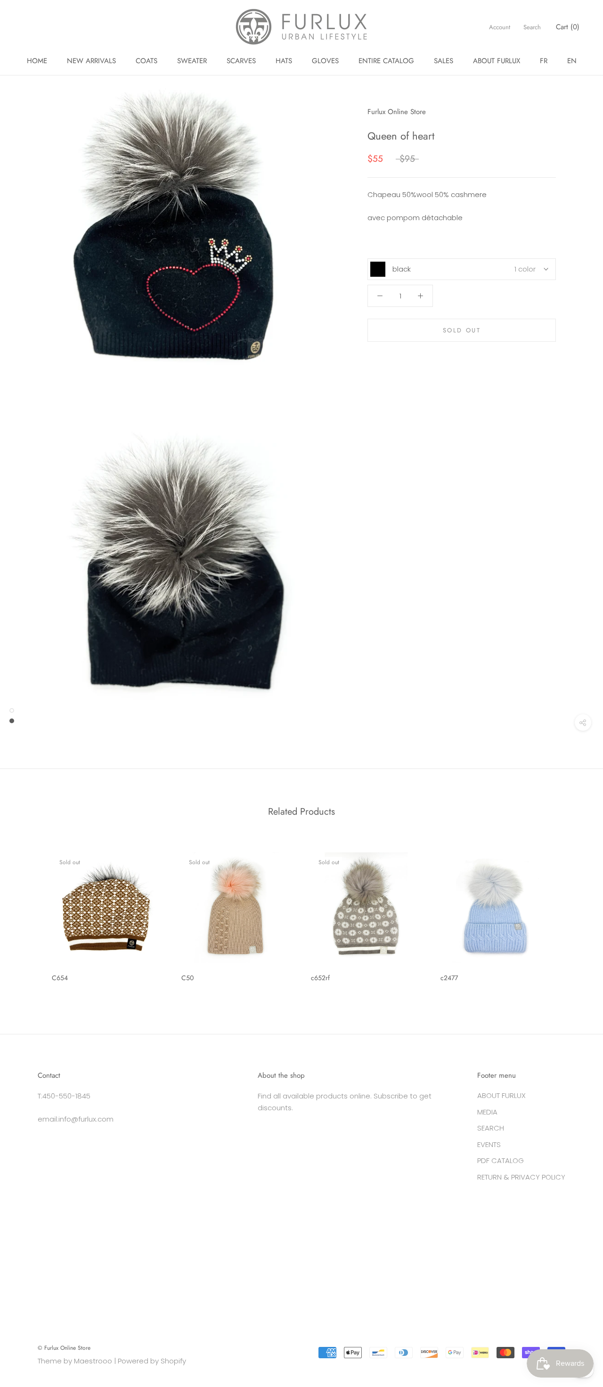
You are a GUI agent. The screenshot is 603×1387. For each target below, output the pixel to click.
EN (572, 61)
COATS (146, 61)
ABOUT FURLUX (496, 61)
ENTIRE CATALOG (386, 61)
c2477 (449, 977)
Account (499, 27)
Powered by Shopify (152, 1361)
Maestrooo (93, 1361)
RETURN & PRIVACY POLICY (521, 1177)
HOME (37, 61)
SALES (443, 61)
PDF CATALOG (500, 1160)
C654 (60, 977)
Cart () (567, 27)
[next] (573, 913)
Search (532, 27)
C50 (187, 977)
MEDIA (487, 1112)
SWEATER (192, 61)
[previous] (29, 913)
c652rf (320, 977)
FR (543, 61)
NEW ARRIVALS (91, 61)
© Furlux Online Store (64, 1348)
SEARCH (490, 1128)
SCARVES (241, 61)
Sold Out (462, 330)
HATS (284, 61)
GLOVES (325, 61)
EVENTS (489, 1144)
